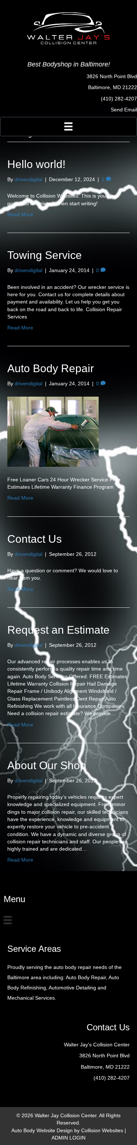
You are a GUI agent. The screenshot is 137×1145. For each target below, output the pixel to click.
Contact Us (34, 539)
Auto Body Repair (50, 368)
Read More (20, 214)
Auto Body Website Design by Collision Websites (67, 1130)
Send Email (124, 109)
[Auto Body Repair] (53, 431)
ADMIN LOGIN (68, 1138)
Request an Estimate (58, 630)
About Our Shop (46, 765)
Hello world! (36, 164)
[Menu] (68, 126)
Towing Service (44, 255)
